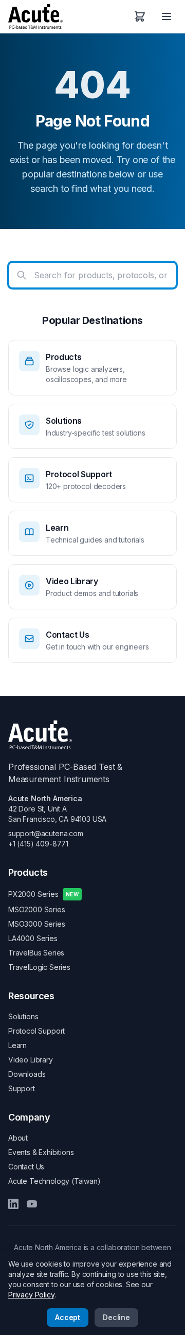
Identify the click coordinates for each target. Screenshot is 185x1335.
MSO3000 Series (36, 923)
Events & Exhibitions (40, 1152)
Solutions (23, 1016)
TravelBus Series (36, 952)
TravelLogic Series (39, 967)
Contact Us (26, 1166)
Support (21, 1088)
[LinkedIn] (13, 1204)
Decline (116, 1317)
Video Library (30, 1059)
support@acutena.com (45, 833)
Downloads (26, 1074)
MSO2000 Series (36, 909)
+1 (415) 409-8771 (38, 843)
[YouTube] (32, 1204)
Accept (67, 1317)
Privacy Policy (31, 1294)
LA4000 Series (33, 938)
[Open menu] (166, 16)
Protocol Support (36, 1030)
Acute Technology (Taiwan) (54, 1181)
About (18, 1137)
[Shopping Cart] (140, 16)
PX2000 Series (43, 894)
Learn (17, 1045)
